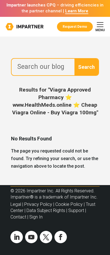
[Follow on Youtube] (31, 237)
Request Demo (75, 27)
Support (76, 210)
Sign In (36, 217)
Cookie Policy (69, 204)
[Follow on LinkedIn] (16, 237)
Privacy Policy (38, 204)
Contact (18, 217)
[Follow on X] (46, 237)
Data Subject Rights (46, 210)
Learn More (76, 10)
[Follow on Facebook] (60, 237)
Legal (15, 204)
